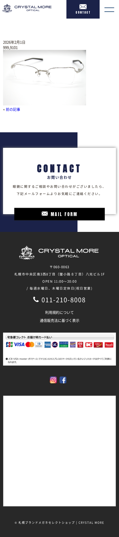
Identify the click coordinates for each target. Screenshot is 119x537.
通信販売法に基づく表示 (59, 320)
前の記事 (13, 109)
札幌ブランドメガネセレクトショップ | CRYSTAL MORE (61, 522)
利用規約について (59, 312)
